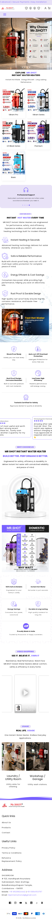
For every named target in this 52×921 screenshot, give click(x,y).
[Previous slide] (3, 43)
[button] (25, 694)
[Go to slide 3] (27, 67)
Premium (39, 146)
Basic (13, 177)
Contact (6, 832)
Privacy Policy (8, 848)
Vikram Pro (13, 114)
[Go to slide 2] (24, 67)
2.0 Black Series (13, 146)
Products (6, 827)
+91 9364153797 (34, 891)
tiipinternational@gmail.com (21, 895)
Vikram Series (39, 114)
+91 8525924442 (17, 891)
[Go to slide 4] (29, 67)
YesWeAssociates (29, 918)
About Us (6, 822)
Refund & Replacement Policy (12, 859)
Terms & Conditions (12, 853)
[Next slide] (48, 43)
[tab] (23, 205)
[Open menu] (4, 14)
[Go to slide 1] (22, 67)
